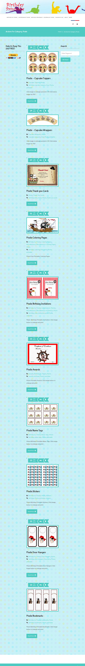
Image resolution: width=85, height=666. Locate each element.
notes (40, 198)
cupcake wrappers (35, 137)
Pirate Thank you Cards (37, 191)
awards (31, 376)
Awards (31, 374)
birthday (31, 85)
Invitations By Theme (24, 17)
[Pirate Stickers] (45, 460)
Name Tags (45, 434)
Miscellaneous (31, 244)
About (66, 17)
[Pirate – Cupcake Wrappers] (45, 111)
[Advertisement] (70, 97)
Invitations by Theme (48, 308)
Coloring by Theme (49, 17)
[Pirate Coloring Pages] (45, 214)
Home (60, 31)
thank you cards (52, 198)
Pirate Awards (33, 369)
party (45, 249)
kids (36, 198)
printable (29, 88)
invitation (41, 313)
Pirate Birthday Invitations (38, 303)
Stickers (48, 495)
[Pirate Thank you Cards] (45, 160)
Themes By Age (59, 17)
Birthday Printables (36, 17)
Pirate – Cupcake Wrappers (39, 130)
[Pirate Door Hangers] (45, 521)
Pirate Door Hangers (36, 552)
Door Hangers (45, 556)
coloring (37, 249)
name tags (38, 437)
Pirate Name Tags (34, 430)
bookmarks (45, 620)
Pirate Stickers (33, 491)
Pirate (43, 82)
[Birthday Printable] (15, 6)
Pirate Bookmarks (34, 615)
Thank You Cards (38, 195)
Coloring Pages (46, 242)
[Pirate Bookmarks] (45, 585)
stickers (48, 498)
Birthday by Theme (12, 17)
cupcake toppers (40, 85)
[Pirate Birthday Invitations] (45, 273)
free (47, 85)
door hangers (39, 559)
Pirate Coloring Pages (36, 237)
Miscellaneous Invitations (44, 310)
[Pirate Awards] (45, 339)
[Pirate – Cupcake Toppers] (45, 47)
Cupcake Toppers (34, 82)
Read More (31, 101)
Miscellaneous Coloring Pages (46, 244)
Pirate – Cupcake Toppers (38, 78)
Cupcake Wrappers (35, 134)
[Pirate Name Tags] (45, 399)
